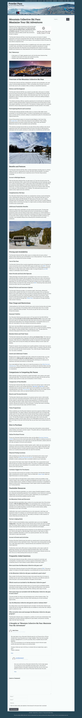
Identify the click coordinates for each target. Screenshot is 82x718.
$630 (35, 282)
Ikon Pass (41, 386)
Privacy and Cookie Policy (48, 712)
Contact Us (40, 712)
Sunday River (14, 120)
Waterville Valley (34, 14)
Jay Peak (27, 14)
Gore (24, 14)
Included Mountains (13, 14)
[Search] (67, 19)
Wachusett (41, 14)
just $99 (46, 269)
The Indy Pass (26, 389)
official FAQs (30, 298)
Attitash (20, 14)
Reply (12, 653)
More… (46, 14)
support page (41, 474)
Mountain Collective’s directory (26, 457)
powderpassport (20, 658)
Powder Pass (15, 3)
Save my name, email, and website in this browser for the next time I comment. (28, 705)
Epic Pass (35, 386)
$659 (44, 266)
